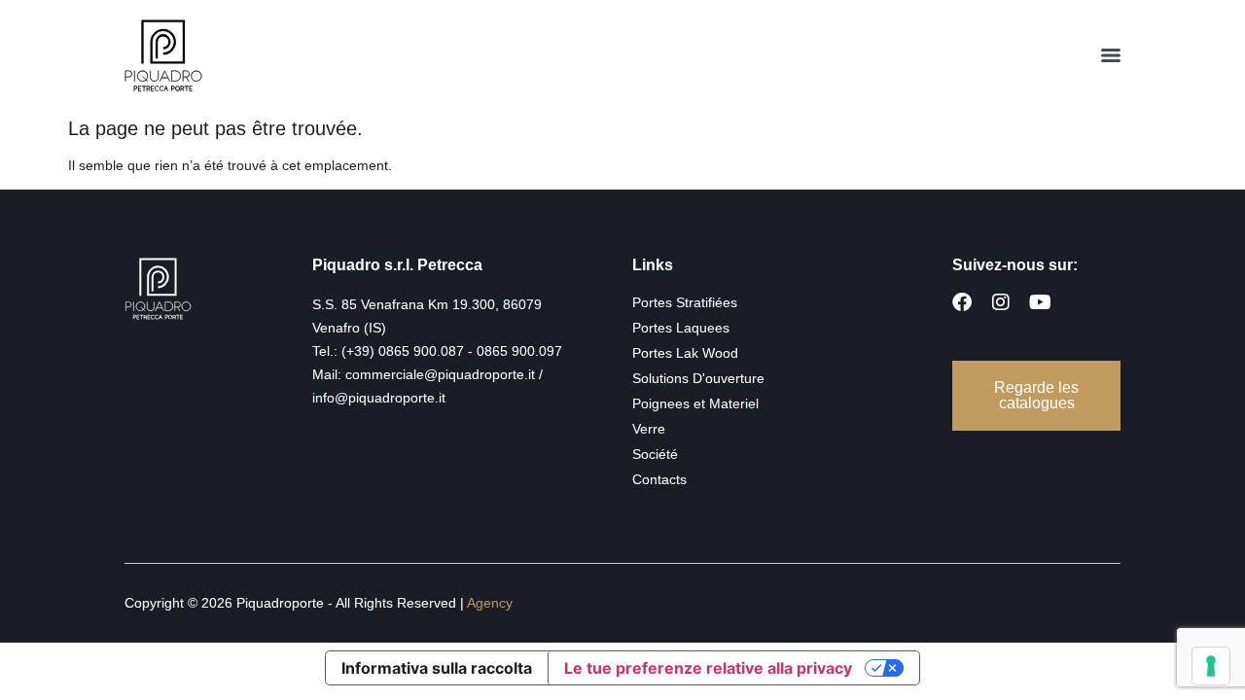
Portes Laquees (680, 327)
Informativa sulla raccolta (436, 668)
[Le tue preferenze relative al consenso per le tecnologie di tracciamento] (1210, 666)
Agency (490, 603)
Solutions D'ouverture (698, 378)
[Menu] (1110, 55)
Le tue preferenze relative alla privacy (708, 668)
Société (655, 454)
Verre (648, 429)
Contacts (659, 479)
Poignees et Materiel (695, 403)
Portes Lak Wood (685, 353)
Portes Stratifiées (684, 302)
